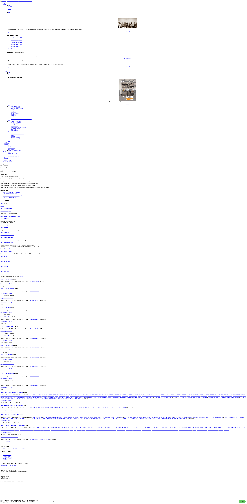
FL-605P (227, 427)
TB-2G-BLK (36, 398)
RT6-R (53, 397)
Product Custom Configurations (9, 453)
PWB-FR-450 (13, 418)
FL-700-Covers (194, 396)
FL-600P (151, 396)
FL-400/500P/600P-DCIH (85, 396)
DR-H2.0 (122, 394)
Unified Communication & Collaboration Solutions (21, 119)
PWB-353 (3, 418)
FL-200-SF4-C (51, 396)
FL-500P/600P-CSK (133, 396)
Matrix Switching (14, 130)
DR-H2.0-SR (127, 394)
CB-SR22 (96, 394)
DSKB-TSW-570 (95, 427)
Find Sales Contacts (7, 456)
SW (143, 397)
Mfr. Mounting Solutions (16, 122)
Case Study (6, 232)
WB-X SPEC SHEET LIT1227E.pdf (10, 193)
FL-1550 (29, 396)
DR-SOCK (143, 394)
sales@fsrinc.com (15, 473)
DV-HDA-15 (180, 394)
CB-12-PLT (48, 394)
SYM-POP (214, 397)
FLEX (226, 396)
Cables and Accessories (15, 123)
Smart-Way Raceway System (17, 108)
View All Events (11, 48)
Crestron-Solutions (76, 427)
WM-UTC (221, 430)
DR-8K (108, 394)
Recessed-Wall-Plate (20, 418)
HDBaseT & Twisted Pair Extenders (18, 127)
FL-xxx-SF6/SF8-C (35, 428)
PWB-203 (221, 417)
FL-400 (71, 396)
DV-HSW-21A (232, 394)
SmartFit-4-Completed (98, 397)
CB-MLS (87, 394)
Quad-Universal (26, 397)
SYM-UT (219, 397)
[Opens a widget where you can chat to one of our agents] (242, 501)
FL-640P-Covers (183, 396)
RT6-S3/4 (212, 428)
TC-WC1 (54, 398)
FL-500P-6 (97, 396)
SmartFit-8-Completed (126, 397)
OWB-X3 (207, 417)
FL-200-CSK (44, 396)
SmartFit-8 (119, 397)
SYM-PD (210, 397)
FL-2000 (56, 396)
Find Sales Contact (127, 58)
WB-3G (173, 418)
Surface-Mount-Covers (59, 430)
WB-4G (176, 418)
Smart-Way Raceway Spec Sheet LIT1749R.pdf (13, 194)
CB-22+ (70, 394)
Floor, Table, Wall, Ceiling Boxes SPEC (11, 197)
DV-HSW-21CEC (239, 394)
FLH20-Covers (239, 396)
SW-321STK (147, 397)
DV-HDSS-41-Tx (206, 394)
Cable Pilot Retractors (15, 107)
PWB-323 (152, 428)
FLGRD (172, 417)
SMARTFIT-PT (135, 397)
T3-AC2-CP (231, 397)
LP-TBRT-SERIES (71, 428)
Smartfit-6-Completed (112, 397)
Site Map (5, 459)
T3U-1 (139, 418)
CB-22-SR (75, 394)
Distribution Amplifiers (15, 128)
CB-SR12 (92, 394)
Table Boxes (13, 115)
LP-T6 (11, 397)
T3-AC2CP (237, 397)
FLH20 (234, 396)
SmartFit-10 (85, 397)
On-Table (90, 428)
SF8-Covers (75, 397)
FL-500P (93, 396)
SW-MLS (161, 397)
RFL (31, 397)
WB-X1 (71, 398)
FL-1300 (21, 396)
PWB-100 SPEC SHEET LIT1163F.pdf (11, 196)
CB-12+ (43, 394)
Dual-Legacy (157, 394)
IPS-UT (63, 428)
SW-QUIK (166, 397)
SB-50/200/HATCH (218, 428)
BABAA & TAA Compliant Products (12, 216)
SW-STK (170, 397)
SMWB (140, 397)
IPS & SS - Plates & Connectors (17, 134)
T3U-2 (142, 418)
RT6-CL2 (50, 397)
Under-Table (186, 430)
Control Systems (14, 124)
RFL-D (38, 397)
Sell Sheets (6, 263)
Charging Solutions (15, 117)
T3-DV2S (122, 418)
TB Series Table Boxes (28, 398)
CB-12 (40, 394)
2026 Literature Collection (8, 457)
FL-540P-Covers (145, 396)
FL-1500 (25, 396)
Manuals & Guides (8, 251)
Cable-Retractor (35, 394)
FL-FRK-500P (211, 396)
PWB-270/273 (236, 417)
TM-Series (181, 430)
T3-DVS (8, 398)
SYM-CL (185, 397)
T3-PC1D (130, 418)
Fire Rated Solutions (15, 113)
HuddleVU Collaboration (16, 121)
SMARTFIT (80, 397)
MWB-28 (85, 428)
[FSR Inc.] (16, 1)
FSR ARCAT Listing (7, 455)
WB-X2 (75, 398)
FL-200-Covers (38, 396)
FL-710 (198, 396)
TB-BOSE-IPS (42, 398)
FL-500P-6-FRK (32, 407)
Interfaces (13, 136)
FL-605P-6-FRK (164, 396)
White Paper (6, 271)
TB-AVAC (150, 418)
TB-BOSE (155, 418)
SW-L (75, 430)
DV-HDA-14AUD (173, 394)
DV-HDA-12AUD (164, 394)
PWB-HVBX (180, 428)
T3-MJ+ (131, 430)
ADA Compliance (7, 211)
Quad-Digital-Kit (19, 397)
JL (194, 417)
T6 (17, 398)
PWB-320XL (146, 428)
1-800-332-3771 (4, 465)
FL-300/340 (147, 427)
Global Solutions (14, 126)
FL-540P (139, 396)
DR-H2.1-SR (137, 394)
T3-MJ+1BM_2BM (137, 430)
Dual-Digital (151, 394)
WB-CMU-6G (60, 398)
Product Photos (7, 258)
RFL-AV (34, 397)
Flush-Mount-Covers (5, 397)
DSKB (147, 394)
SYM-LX (205, 397)
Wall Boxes (13, 114)
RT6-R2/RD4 (58, 397)
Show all (21, 276)
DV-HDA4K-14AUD (197, 394)
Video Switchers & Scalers (16, 132)
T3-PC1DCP (134, 418)
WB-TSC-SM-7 (66, 398)
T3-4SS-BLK (104, 430)
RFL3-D (45, 397)
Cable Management (15, 109)
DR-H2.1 (132, 394)
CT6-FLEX (103, 394)
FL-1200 (17, 396)
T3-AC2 (227, 397)
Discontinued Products (15, 138)
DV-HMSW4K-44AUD (215, 394)
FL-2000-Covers (62, 396)
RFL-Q (41, 397)
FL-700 (188, 396)
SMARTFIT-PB (122, 407)
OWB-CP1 (202, 417)
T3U (15, 398)
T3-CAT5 (242, 397)
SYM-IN (201, 397)
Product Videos (7, 261)
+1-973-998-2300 (12, 465)
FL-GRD (222, 396)
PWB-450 (7, 418)
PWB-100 (212, 417)
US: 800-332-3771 (7, 160)
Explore (127, 104)
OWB (14, 397)
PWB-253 (231, 417)
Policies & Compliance (7, 458)
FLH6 (244, 396)
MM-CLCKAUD (79, 428)
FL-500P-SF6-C (125, 396)
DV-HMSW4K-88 (224, 394)
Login (4, 460)
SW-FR (151, 397)
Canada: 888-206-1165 (7, 161)
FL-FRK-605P (217, 396)
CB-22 (67, 394)
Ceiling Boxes (14, 110)
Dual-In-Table (102, 427)
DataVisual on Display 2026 (16, 37)
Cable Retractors (14, 116)
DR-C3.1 (112, 394)
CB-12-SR (58, 394)
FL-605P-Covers (171, 396)
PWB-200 (217, 417)
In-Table (60, 428)
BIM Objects (6, 218)
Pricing (5, 256)
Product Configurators (12, 139)
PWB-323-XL (157, 428)
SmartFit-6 (105, 397)
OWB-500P (94, 428)
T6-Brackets (20, 398)
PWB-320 (134, 428)
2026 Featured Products (15, 106)
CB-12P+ (63, 394)
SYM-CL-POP (191, 397)
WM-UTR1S (226, 430)
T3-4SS (223, 397)
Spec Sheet (6, 266)
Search (2, 170)
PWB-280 (242, 417)
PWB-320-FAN (140, 428)
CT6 (100, 394)
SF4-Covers (32, 281)
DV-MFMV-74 (11, 396)
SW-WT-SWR (180, 397)
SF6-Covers (69, 397)
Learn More (127, 31)
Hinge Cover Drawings (9, 248)
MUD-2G (198, 417)
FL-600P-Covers (156, 396)
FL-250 (67, 396)
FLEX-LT (230, 396)
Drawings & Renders (8, 237)
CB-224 (79, 394)
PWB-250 (226, 417)
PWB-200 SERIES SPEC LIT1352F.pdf (11, 192)
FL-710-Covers (204, 396)
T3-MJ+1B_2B (145, 430)
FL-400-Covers (76, 396)
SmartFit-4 (37, 281)
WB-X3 (79, 398)
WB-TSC (205, 430)
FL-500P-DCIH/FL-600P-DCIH (114, 396)
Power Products (14, 129)
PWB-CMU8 (168, 428)
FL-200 (33, 396)
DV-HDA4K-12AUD (187, 394)
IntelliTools (13, 135)
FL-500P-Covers (103, 396)
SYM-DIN (196, 397)
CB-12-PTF (53, 394)
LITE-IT (58, 407)
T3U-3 (146, 418)
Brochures (6, 227)
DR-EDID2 (117, 394)
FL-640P (177, 396)
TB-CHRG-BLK (161, 418)
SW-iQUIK (156, 397)
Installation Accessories (15, 137)
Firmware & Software (8, 242)
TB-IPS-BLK (49, 398)
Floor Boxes (13, 112)
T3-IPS (11, 398)
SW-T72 (174, 397)
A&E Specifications (8, 208)
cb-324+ (83, 394)
